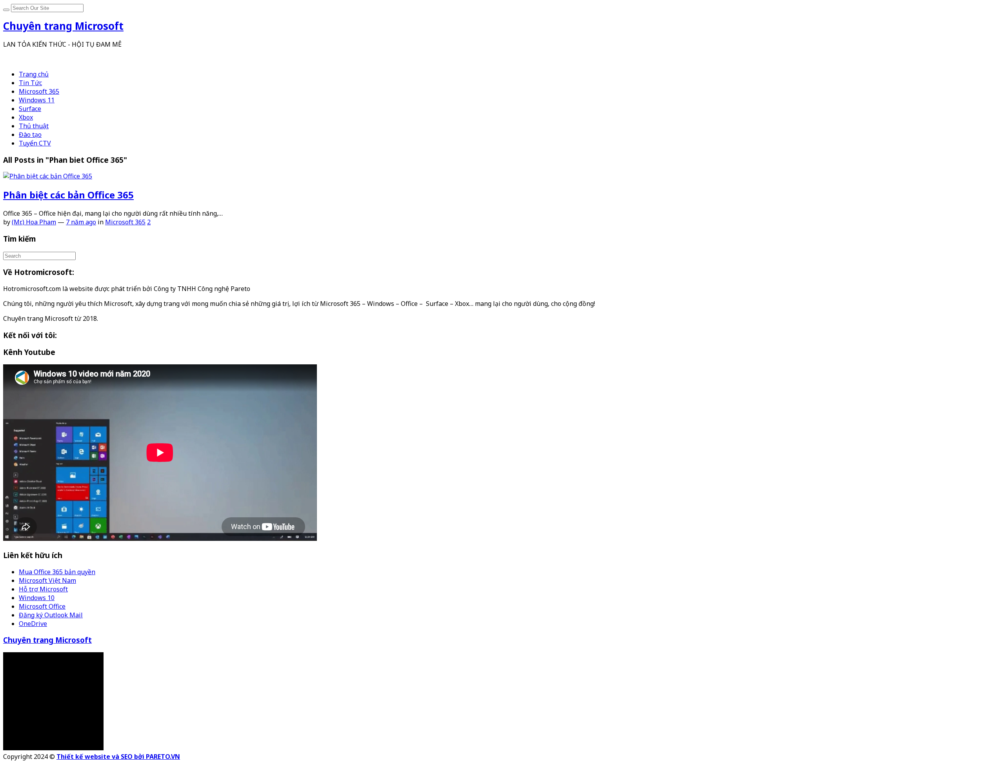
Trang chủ (34, 74)
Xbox (26, 117)
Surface (30, 108)
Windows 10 (37, 597)
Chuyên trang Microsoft (47, 640)
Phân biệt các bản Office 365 (68, 194)
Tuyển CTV (35, 143)
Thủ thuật (34, 126)
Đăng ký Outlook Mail (51, 615)
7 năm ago (81, 222)
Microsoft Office (42, 606)
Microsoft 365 (39, 91)
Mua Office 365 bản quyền (57, 572)
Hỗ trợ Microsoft (43, 589)
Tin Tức (30, 82)
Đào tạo (30, 134)
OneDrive (33, 623)
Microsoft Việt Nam (47, 580)
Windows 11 (37, 100)
